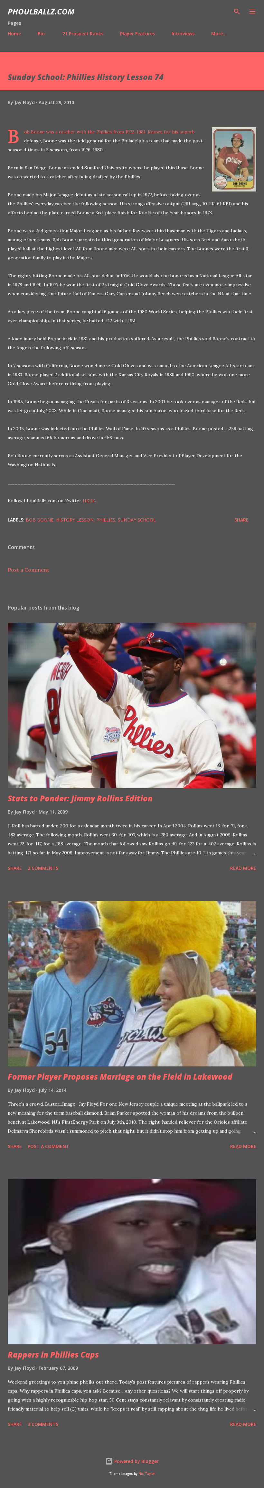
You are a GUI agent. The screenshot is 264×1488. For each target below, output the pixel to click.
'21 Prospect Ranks (82, 34)
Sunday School (137, 520)
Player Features (137, 34)
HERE (89, 500)
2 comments (43, 868)
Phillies (105, 520)
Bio (41, 34)
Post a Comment (28, 569)
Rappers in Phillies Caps (53, 1354)
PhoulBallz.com (41, 11)
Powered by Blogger (136, 1461)
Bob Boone (39, 520)
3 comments (43, 1424)
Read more (243, 868)
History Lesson (75, 520)
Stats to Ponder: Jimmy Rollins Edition (80, 798)
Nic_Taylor (146, 1474)
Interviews (183, 34)
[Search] (237, 11)
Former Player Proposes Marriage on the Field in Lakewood (120, 1076)
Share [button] (241, 520)
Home (14, 34)
